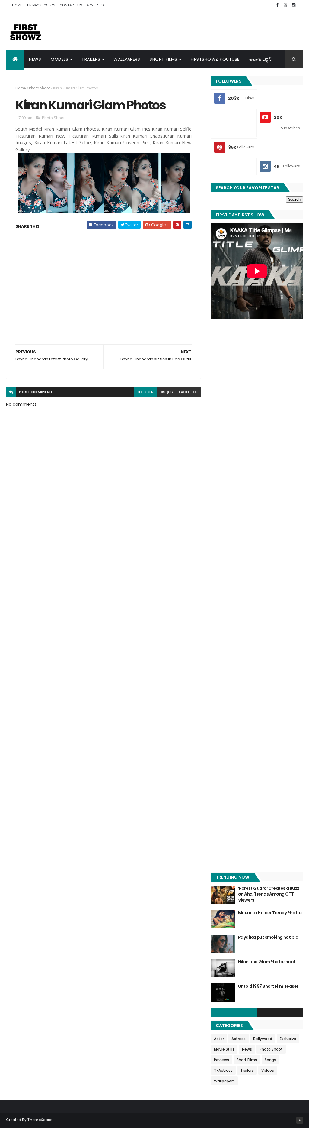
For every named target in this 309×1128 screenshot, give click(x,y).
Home (17, 5)
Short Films (163, 59)
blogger (145, 392)
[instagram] (293, 5)
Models (59, 59)
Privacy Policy (41, 5)
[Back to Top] (299, 1120)
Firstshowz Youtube (215, 59)
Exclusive (288, 1038)
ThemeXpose (39, 1119)
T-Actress (223, 1070)
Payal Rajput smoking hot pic (268, 937)
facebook (188, 392)
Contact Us (71, 5)
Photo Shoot (39, 88)
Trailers (90, 59)
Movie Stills (224, 1049)
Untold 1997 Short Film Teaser (268, 986)
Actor (219, 1038)
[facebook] (277, 5)
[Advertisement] (193, 30)
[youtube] (285, 5)
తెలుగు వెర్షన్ (260, 59)
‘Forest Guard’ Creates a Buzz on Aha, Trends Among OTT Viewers (268, 894)
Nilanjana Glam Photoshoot (267, 962)
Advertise (96, 5)
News (35, 59)
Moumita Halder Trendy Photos (270, 913)
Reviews (221, 1059)
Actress (238, 1038)
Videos (267, 1070)
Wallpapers (126, 59)
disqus (166, 392)
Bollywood (262, 1038)
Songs (270, 1059)
